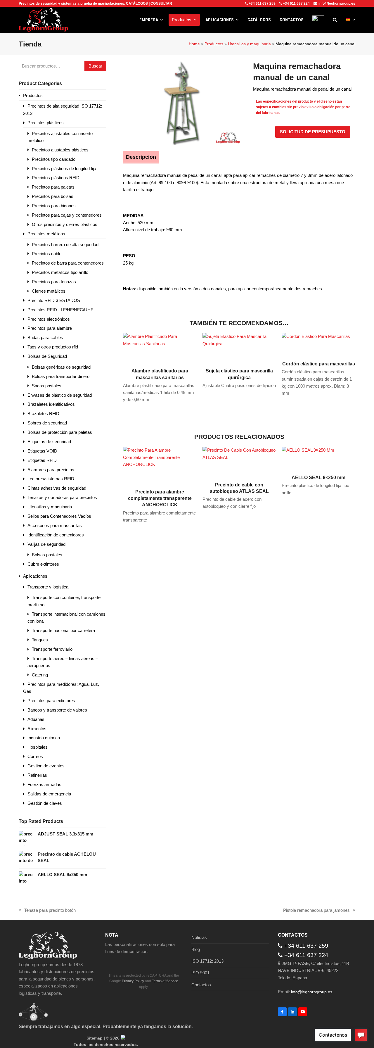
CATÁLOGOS (137, 3)
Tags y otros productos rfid (52, 346)
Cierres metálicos (48, 291)
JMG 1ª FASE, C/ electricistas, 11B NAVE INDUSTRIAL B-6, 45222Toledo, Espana (313, 970)
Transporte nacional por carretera (63, 630)
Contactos (201, 984)
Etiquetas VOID (42, 450)
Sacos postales (46, 385)
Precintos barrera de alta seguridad (65, 244)
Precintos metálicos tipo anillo (60, 272)
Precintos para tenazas (54, 281)
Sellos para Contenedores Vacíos (59, 516)
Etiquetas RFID (42, 460)
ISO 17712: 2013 (207, 961)
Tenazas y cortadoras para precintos (62, 497)
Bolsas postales (47, 554)
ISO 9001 (200, 972)
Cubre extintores (43, 564)
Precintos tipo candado (53, 159)
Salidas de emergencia (49, 793)
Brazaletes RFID (43, 413)
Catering (40, 674)
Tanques (40, 639)
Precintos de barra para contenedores (68, 262)
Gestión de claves (44, 803)
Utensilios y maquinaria (249, 44)
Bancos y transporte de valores (57, 709)
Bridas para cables (45, 337)
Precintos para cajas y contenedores (67, 215)
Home (194, 44)
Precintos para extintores (51, 700)
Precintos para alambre (49, 328)
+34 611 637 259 (262, 3)
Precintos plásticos (45, 122)
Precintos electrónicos (48, 319)
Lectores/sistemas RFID (50, 478)
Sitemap (94, 1038)
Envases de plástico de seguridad (59, 395)
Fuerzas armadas (44, 784)
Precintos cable (46, 253)
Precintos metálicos (46, 233)
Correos (35, 756)
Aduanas (35, 719)
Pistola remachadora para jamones (316, 911)
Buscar (95, 65)
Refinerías (37, 775)
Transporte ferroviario (52, 649)
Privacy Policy (133, 981)
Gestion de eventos (46, 765)
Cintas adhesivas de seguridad (56, 488)
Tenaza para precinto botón (47, 911)
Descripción (141, 157)
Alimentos (36, 728)
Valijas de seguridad (46, 544)
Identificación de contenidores (55, 534)
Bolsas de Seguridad (47, 356)
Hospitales (37, 747)
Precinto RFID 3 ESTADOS (53, 300)
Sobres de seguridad (47, 422)
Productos (214, 44)
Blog (195, 949)
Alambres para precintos (50, 469)
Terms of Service (165, 981)
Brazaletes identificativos (51, 404)
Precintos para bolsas (52, 196)
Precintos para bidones (54, 205)
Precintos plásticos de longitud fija (64, 168)
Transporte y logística (47, 586)
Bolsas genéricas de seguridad (61, 367)
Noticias (199, 937)
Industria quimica (43, 737)
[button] (334, 20)
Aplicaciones (35, 576)
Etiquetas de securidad (49, 441)
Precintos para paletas (53, 186)
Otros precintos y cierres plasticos (64, 224)
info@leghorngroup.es (336, 3)
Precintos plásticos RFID (55, 177)
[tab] (141, 157)
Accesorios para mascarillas (54, 525)
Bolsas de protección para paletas (59, 432)
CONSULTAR (161, 3)
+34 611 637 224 (296, 3)
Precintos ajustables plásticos (60, 149)
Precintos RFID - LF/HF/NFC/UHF (60, 309)
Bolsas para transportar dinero (60, 376)
